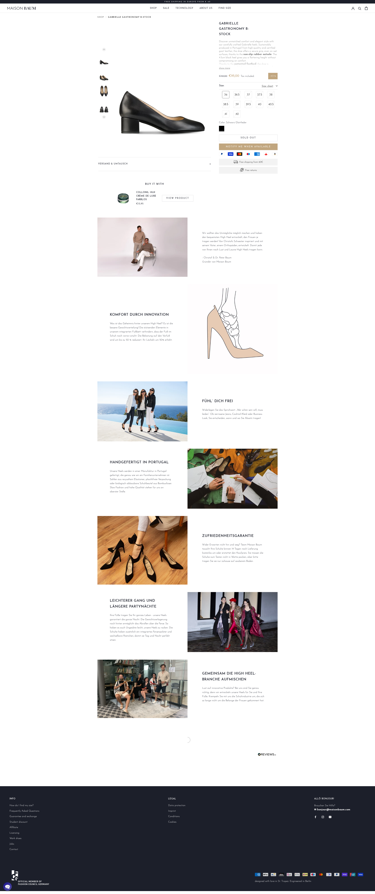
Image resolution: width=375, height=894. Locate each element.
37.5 (259, 94)
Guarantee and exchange (23, 816)
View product (177, 198)
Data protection (176, 805)
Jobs (12, 844)
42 (237, 114)
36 (225, 94)
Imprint (172, 811)
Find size (225, 8)
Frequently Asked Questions (24, 811)
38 (270, 94)
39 (237, 104)
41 (226, 114)
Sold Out (248, 138)
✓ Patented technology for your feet (187, 2)
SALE (166, 8)
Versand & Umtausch (113, 164)
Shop (153, 8)
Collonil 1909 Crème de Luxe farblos (146, 196)
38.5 (225, 104)
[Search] (359, 8)
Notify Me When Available (248, 147)
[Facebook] (315, 817)
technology (184, 8)
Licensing (14, 833)
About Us (206, 8)
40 (259, 104)
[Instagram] (323, 817)
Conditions (174, 816)
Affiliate (14, 827)
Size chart (267, 86)
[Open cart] (366, 8)
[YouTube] (330, 817)
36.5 (237, 94)
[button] (7, 886)
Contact (14, 849)
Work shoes (15, 838)
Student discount (19, 822)
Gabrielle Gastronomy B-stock (129, 17)
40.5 (271, 104)
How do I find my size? (22, 805)
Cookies (172, 822)
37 (248, 94)
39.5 (248, 104)
